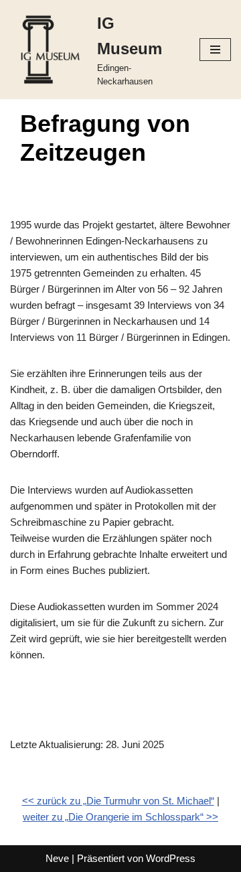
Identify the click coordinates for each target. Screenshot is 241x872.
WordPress (170, 858)
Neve (57, 858)
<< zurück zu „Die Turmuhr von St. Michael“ (118, 800)
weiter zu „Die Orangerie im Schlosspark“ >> (120, 816)
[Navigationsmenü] (215, 49)
